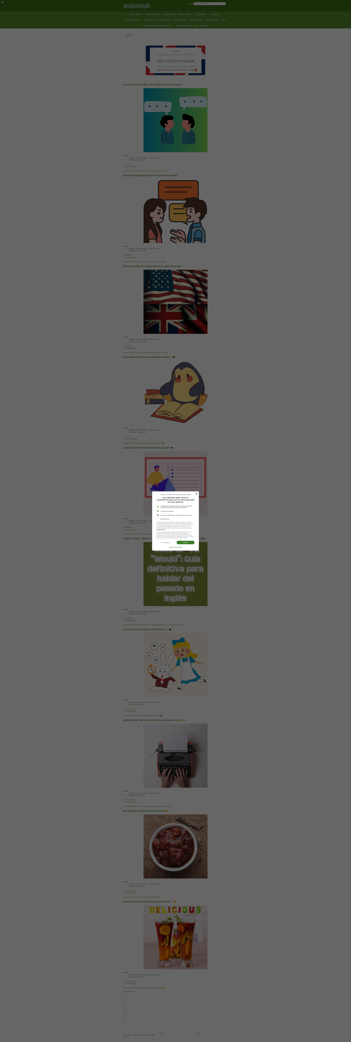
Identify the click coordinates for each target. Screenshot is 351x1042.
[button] (175, 519)
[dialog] (175, 521)
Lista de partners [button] (160, 529)
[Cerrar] (196, 493)
